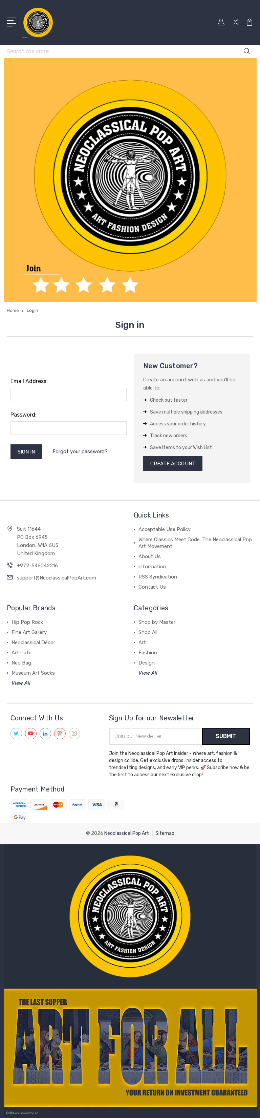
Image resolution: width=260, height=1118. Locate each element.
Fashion (147, 653)
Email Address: (29, 381)
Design (146, 663)
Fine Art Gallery (29, 632)
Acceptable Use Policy (164, 529)
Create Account (172, 464)
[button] (130, 916)
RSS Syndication (157, 577)
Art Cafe (21, 653)
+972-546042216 (37, 566)
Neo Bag (21, 663)
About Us (149, 556)
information (152, 567)
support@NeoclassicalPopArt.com (56, 578)
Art (142, 642)
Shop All (147, 632)
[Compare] (235, 26)
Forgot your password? (80, 451)
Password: (23, 415)
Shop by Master (156, 622)
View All (21, 683)
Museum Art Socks (33, 673)
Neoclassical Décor (33, 642)
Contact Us (152, 587)
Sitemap (164, 833)
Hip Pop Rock (27, 622)
